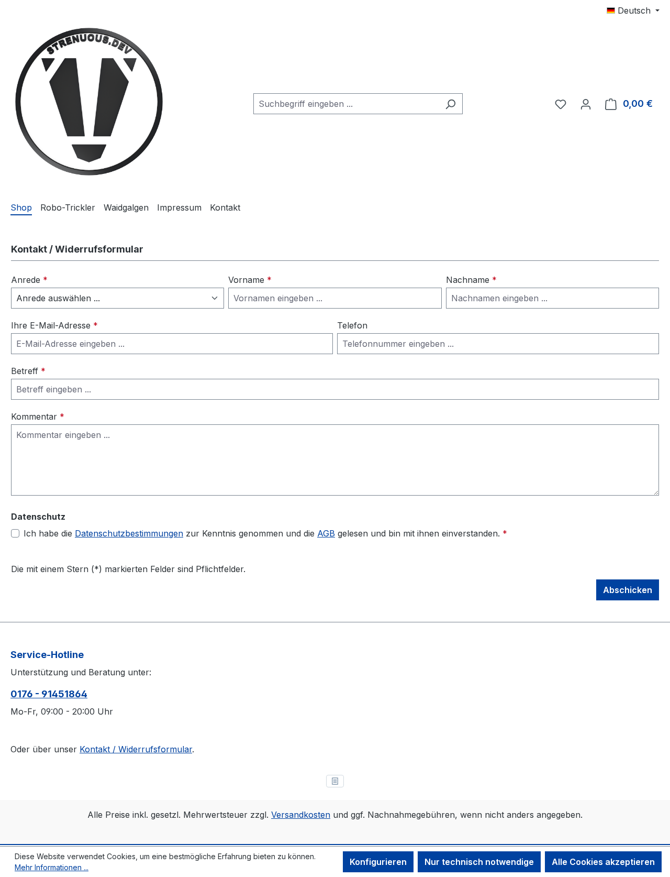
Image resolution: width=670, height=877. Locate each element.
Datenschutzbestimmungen (129, 533)
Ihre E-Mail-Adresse (54, 325)
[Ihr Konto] (585, 103)
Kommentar (37, 416)
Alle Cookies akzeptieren (603, 862)
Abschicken (627, 590)
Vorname (250, 280)
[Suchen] (450, 103)
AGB (326, 533)
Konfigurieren (378, 862)
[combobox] (346, 103)
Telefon (352, 325)
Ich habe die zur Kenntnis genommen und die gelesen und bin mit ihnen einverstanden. (265, 533)
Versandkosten (300, 814)
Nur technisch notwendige (479, 862)
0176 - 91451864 (48, 693)
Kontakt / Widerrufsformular (136, 749)
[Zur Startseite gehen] (89, 101)
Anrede (29, 280)
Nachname (471, 280)
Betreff (28, 371)
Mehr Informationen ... (51, 867)
